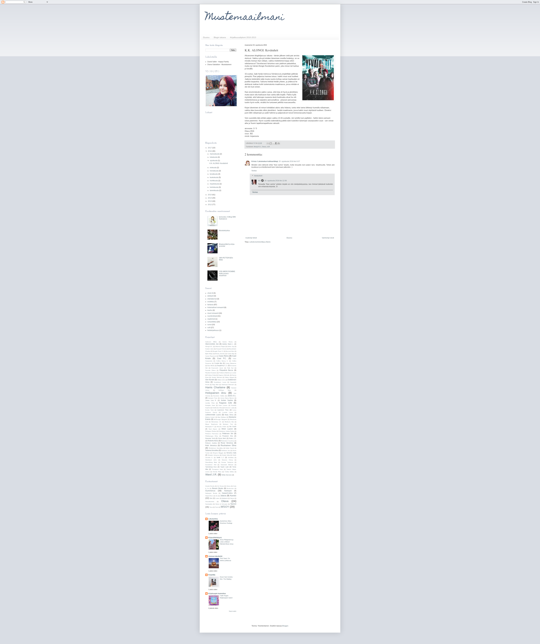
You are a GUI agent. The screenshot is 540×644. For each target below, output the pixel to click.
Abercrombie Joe (212, 344)
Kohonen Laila (229, 408)
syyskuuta (214, 161)
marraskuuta (215, 154)
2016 (210, 151)
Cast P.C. (222, 358)
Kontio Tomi (209, 410)
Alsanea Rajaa (220, 346)
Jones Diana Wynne (227, 398)
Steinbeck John (211, 460)
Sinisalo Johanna (213, 455)
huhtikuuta (214, 181)
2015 (210, 195)
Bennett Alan (230, 351)
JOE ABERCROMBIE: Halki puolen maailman (227, 273)
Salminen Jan (225, 450)
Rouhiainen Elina (228, 445)
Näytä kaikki (232, 611)
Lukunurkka (213, 519)
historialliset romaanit (215, 307)
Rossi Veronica (227, 443)
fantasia (210, 305)
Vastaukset (258, 176)
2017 (210, 148)
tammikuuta (214, 190)
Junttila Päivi (210, 403)
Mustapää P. (209, 426)
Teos (211, 507)
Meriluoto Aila (229, 422)
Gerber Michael (217, 377)
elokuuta (213, 168)
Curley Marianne (230, 363)
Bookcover (230, 488)
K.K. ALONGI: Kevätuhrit (219, 163)
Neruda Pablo (221, 426)
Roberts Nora (213, 441)
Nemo (232, 498)
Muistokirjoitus (224, 231)
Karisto (233, 495)
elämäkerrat (212, 299)
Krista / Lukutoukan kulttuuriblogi (264, 161)
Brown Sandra (220, 353)
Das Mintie (210, 365)
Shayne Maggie (218, 453)
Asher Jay (231, 346)
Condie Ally (218, 363)
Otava (264, 146)
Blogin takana (220, 37)
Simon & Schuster (221, 504)
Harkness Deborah (228, 384)
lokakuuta (214, 157)
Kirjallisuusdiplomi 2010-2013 (243, 37)
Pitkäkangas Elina (211, 436)
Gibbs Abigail (229, 377)
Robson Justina (211, 443)
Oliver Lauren (227, 429)
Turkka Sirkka (229, 471)
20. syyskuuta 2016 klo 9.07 (289, 161)
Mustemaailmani (244, 18)
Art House (220, 486)
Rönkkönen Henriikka (216, 448)
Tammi (233, 504)
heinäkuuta (214, 171)
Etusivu (206, 37)
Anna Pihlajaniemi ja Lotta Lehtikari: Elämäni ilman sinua (226, 542)
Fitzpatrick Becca (226, 370)
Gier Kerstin (209, 380)
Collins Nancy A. (222, 361)
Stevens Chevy (227, 460)
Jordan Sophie (227, 400)
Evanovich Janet (217, 368)
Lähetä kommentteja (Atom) (259, 242)
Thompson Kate (217, 469)
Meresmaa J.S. (216, 422)
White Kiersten (227, 475)
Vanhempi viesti (328, 238)
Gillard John (221, 380)
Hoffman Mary (225, 390)
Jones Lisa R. (210, 400)
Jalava (223, 495)
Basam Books (217, 488)
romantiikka (211, 322)
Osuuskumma (209, 501)
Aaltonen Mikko (211, 342)
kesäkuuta (214, 174)
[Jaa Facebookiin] (276, 143)
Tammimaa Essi (211, 467)
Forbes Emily (211, 375)
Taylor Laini (224, 467)
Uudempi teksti (251, 238)
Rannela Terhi (210, 438)
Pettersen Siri (227, 434)
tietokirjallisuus (213, 330)
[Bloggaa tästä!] (270, 143)
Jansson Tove (212, 398)
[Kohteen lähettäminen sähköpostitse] (268, 143)
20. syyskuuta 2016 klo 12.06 (276, 181)
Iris (217, 496)
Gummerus (210, 491)
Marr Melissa (222, 417)
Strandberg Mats (211, 462)
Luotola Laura (227, 412)
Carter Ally (231, 353)
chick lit (210, 293)
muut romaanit (212, 313)
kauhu (209, 310)
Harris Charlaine (215, 387)
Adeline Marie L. (228, 344)
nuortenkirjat (212, 316)
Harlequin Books (211, 493)
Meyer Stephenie (211, 424)
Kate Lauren (223, 405)
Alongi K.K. (257, 146)
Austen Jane (209, 349)
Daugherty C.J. (222, 365)
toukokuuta (214, 177)
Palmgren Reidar (210, 431)
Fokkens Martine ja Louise (227, 373)
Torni (216, 507)
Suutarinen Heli (210, 464)
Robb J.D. (232, 438)
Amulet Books (209, 486)
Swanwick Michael (227, 464)
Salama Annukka (211, 450)
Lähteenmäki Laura (213, 415)
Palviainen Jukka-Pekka (226, 431)
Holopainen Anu (215, 392)
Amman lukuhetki (215, 556)
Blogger (285, 626)
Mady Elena (229, 415)
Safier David (230, 448)
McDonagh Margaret (220, 419)
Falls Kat (230, 368)
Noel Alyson (213, 429)
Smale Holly (226, 455)
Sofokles (231, 457)
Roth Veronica (211, 445)
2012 (210, 205)
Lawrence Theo (223, 410)
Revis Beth (222, 438)
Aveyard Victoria (221, 349)
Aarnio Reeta (227, 342)
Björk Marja (209, 353)
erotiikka (210, 302)
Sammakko (208, 504)
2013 (210, 201)
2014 (210, 198)
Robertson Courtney (227, 441)
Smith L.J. (220, 457)
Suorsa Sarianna (227, 462)
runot (209, 325)
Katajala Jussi (210, 405)
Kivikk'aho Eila (217, 408)
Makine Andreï (210, 417)
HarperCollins (227, 493)
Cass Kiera (224, 356)
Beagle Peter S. (218, 351)
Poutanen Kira (227, 436)
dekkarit (210, 296)
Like (211, 498)
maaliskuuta (215, 184)
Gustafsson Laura (220, 382)
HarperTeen (209, 496)
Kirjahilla (211, 575)
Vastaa (254, 171)
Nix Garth (232, 426)
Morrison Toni (228, 424)
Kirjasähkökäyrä (215, 538)
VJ (259, 181)
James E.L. (232, 396)
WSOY (225, 506)
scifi (268, 146)
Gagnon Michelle (223, 375)
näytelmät (211, 319)
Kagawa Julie (225, 403)
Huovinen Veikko (218, 396)
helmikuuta (214, 187)
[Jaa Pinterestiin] (278, 143)
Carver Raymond (210, 356)
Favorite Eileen (210, 370)
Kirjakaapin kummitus (217, 594)
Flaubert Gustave (211, 373)
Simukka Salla (231, 453)
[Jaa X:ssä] (273, 143)
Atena (228, 486)
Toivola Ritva (217, 471)
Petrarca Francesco (212, 433)
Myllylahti (225, 498)
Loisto (217, 498)
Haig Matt (215, 384)
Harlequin (228, 491)
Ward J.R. (211, 474)
